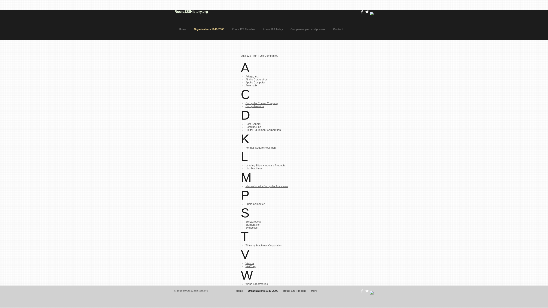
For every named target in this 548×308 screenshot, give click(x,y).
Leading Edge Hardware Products (265, 165)
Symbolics (252, 227)
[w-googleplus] (372, 14)
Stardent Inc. (253, 224)
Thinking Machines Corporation (264, 245)
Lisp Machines (254, 168)
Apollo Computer (255, 82)
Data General (253, 124)
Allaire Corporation (257, 79)
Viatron (250, 263)
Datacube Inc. (254, 127)
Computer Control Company (262, 103)
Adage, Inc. (252, 76)
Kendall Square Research (261, 147)
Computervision (255, 106)
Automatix (251, 85)
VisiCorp (251, 266)
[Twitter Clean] (367, 12)
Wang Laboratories (257, 284)
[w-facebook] (362, 12)
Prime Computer (255, 204)
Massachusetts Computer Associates (267, 186)
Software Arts (253, 221)
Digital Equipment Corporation (263, 130)
